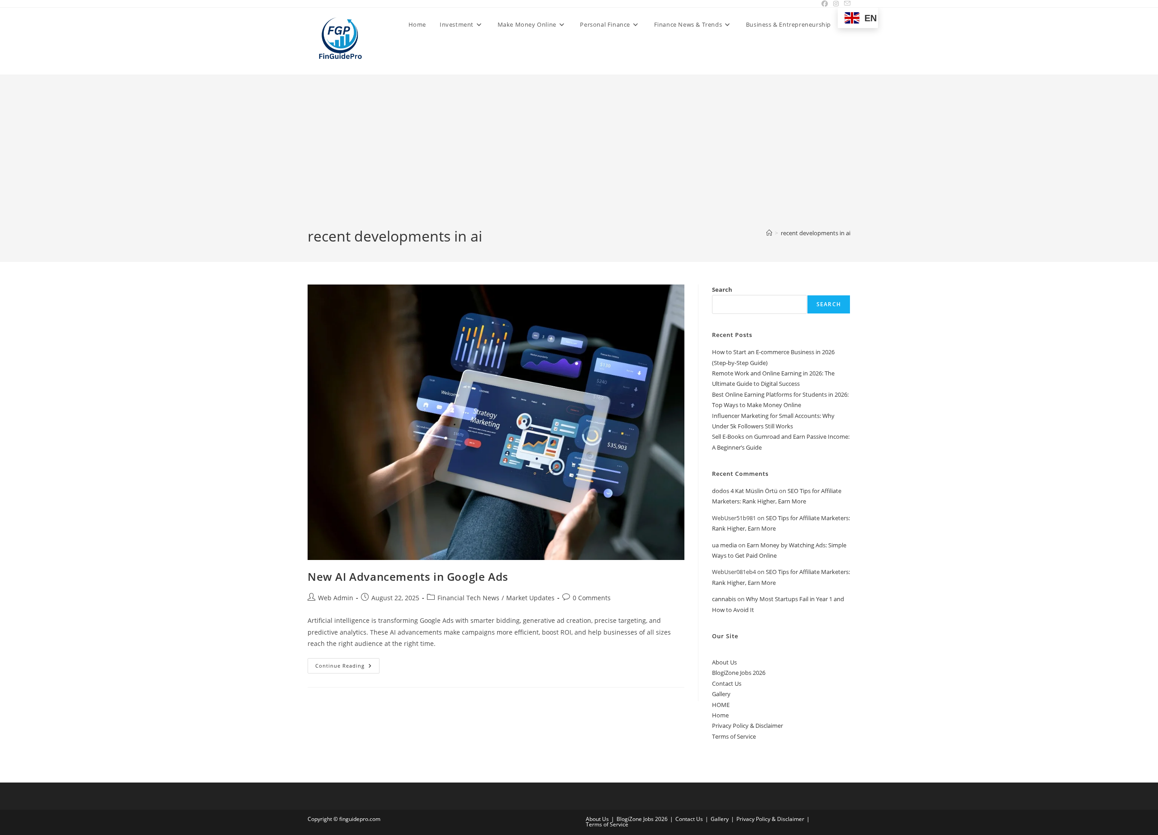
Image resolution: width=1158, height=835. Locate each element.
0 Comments (592, 597)
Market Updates (530, 597)
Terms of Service (734, 736)
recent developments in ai (815, 233)
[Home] (769, 233)
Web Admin (335, 597)
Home (720, 715)
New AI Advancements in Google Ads (408, 576)
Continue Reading (347, 667)
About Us (724, 662)
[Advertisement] (579, 158)
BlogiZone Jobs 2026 (738, 673)
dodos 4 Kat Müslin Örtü (745, 491)
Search (722, 289)
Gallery (721, 694)
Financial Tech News (468, 597)
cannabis (724, 599)
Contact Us (726, 683)
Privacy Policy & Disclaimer (747, 725)
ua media (724, 545)
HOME (721, 705)
